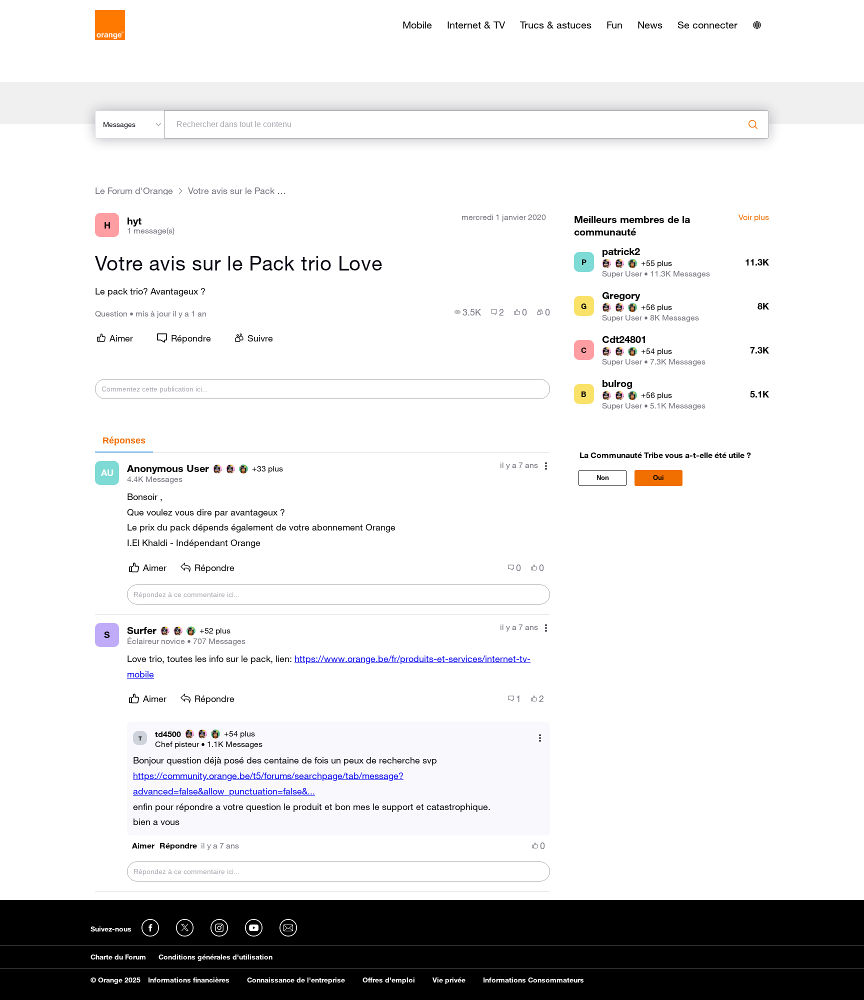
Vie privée (449, 980)
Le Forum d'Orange (134, 190)
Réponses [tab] (124, 441)
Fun (614, 25)
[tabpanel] (322, 672)
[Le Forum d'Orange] (110, 25)
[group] (467, 312)
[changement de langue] (757, 25)
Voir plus (753, 217)
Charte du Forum (118, 957)
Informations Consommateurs (533, 980)
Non (602, 478)
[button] (143, 846)
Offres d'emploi (388, 980)
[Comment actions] (546, 466)
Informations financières (189, 980)
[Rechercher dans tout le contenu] (753, 124)
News (650, 25)
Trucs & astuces (556, 25)
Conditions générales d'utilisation (215, 957)
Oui (658, 478)
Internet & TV (476, 25)
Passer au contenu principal (53, 7)
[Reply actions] (540, 738)
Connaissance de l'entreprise (296, 980)
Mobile (417, 25)
